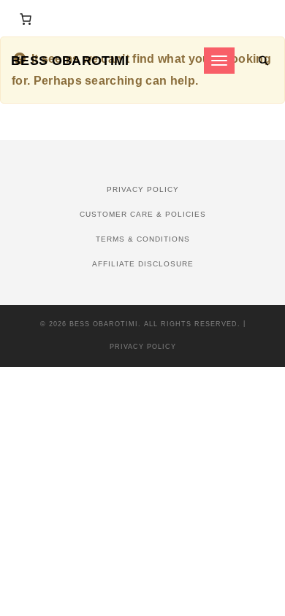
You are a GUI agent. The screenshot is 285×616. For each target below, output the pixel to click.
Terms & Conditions (143, 239)
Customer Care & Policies (143, 214)
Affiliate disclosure (143, 264)
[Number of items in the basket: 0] (25, 19)
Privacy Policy (143, 189)
